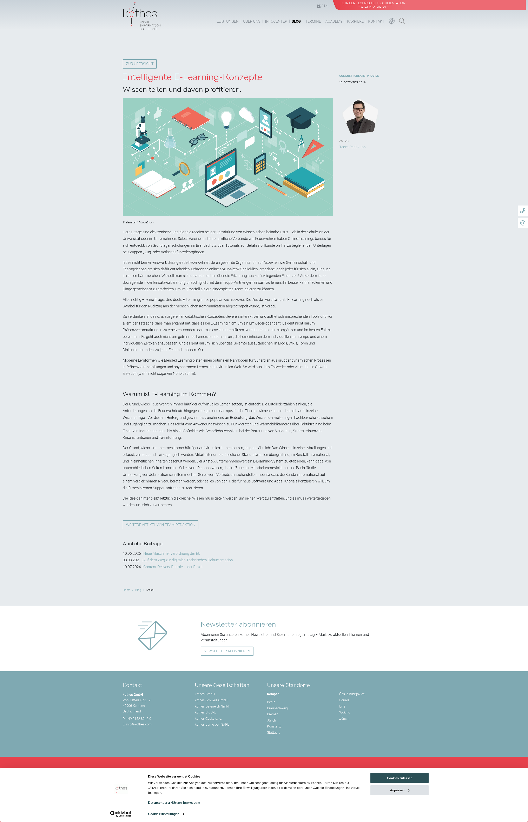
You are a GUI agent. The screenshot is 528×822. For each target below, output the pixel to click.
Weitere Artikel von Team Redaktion (160, 525)
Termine (313, 21)
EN (326, 5)
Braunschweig (277, 708)
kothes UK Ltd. (205, 712)
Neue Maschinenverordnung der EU (171, 553)
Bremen (272, 714)
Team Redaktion (352, 147)
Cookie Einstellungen (163, 814)
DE (319, 5)
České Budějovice (352, 694)
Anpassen (397, 790)
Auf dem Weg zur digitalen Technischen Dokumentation (188, 560)
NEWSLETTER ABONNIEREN (227, 651)
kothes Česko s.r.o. (208, 718)
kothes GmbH (205, 694)
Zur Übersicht (140, 64)
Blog (296, 21)
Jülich (271, 720)
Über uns (251, 21)
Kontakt (376, 21)
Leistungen (228, 21)
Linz (342, 706)
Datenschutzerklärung (165, 802)
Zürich (344, 718)
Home (126, 590)
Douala (344, 700)
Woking (344, 712)
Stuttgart (273, 732)
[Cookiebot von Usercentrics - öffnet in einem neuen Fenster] (121, 814)
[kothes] (142, 15)
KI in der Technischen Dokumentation (373, 4)
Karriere (355, 21)
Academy (334, 21)
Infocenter (276, 21)
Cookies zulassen (399, 778)
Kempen (273, 694)
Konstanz (274, 726)
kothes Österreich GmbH (212, 706)
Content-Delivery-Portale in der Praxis (173, 567)
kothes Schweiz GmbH (211, 700)
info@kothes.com (139, 724)
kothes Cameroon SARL (212, 724)
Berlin (271, 702)
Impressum (191, 802)
